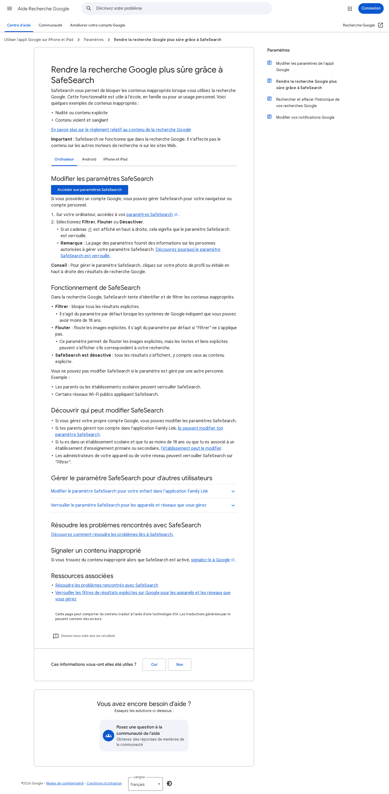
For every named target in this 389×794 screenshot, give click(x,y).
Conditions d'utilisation (104, 783)
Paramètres (278, 50)
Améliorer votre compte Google (97, 25)
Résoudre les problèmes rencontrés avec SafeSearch (106, 585)
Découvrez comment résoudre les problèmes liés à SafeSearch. (112, 534)
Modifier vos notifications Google (305, 117)
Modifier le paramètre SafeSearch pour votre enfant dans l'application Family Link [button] (129, 491)
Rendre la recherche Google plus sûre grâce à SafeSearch (306, 84)
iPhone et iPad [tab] (115, 159)
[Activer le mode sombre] (169, 783)
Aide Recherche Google (43, 9)
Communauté (50, 25)
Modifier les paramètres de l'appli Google (305, 66)
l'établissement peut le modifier (191, 448)
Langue (139, 777)
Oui (154, 664)
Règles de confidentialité (65, 783)
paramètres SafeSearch (149, 214)
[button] (9, 8)
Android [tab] (89, 159)
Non (179, 664)
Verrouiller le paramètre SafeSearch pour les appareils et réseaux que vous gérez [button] (128, 505)
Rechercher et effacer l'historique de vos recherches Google (308, 102)
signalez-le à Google (210, 560)
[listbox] (145, 784)
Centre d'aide (19, 25)
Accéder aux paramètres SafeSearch (89, 189)
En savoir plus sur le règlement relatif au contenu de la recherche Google (121, 129)
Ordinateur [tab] (64, 159)
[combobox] (184, 8)
